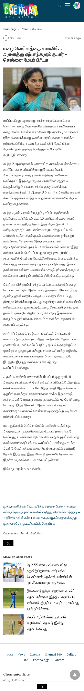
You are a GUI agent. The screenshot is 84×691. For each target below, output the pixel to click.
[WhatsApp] (19, 480)
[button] (8, 543)
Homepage (10, 29)
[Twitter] (13, 480)
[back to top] (75, 675)
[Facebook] (6, 480)
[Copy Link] (26, 480)
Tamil (24, 29)
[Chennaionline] (20, 16)
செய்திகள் (37, 29)
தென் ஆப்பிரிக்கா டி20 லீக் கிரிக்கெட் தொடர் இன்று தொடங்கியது (46, 623)
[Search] (58, 5)
